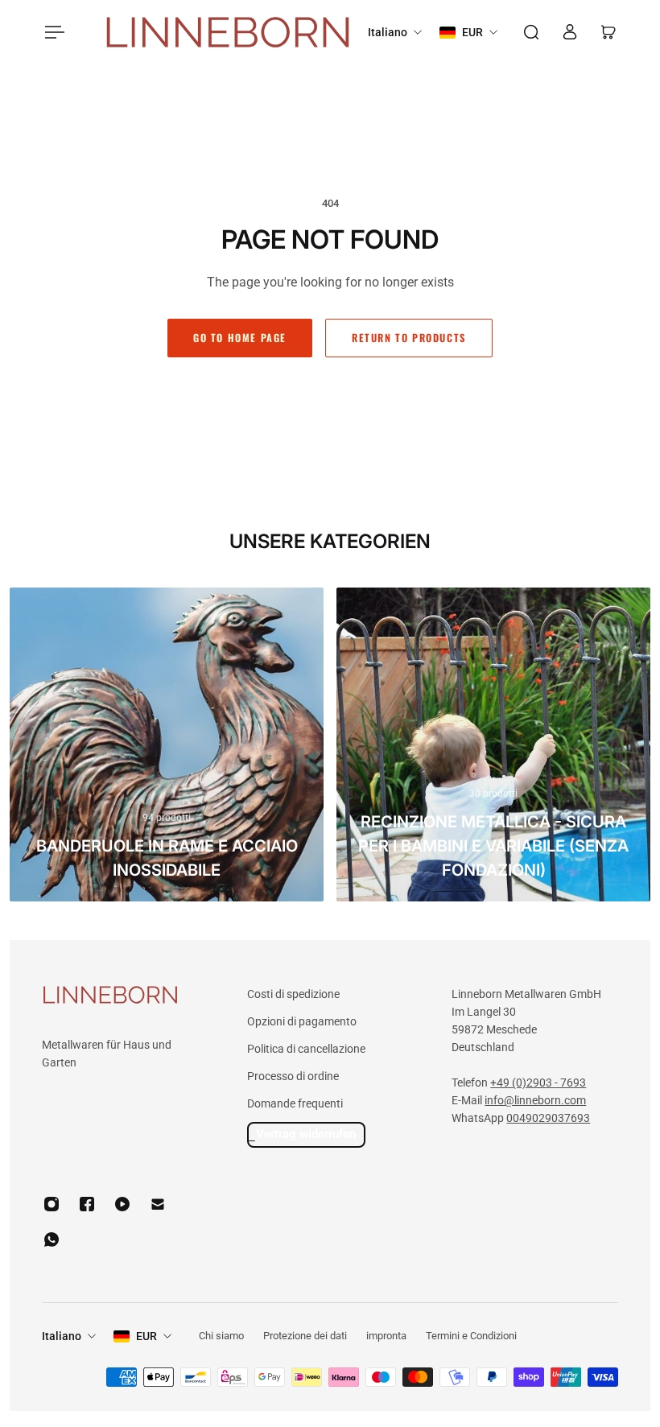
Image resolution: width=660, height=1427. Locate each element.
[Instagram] (51, 1204)
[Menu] (51, 32)
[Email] (157, 1204)
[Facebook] (87, 1204)
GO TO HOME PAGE (240, 337)
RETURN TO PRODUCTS (409, 337)
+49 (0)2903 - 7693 (538, 1082)
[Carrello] (608, 32)
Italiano (61, 1336)
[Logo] (228, 32)
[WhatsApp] (51, 1239)
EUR (146, 1336)
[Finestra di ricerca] (531, 32)
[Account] (570, 32)
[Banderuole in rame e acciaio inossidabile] (167, 744)
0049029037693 (548, 1117)
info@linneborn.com (535, 1100)
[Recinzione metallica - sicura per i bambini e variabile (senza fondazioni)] (493, 744)
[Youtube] (122, 1204)
